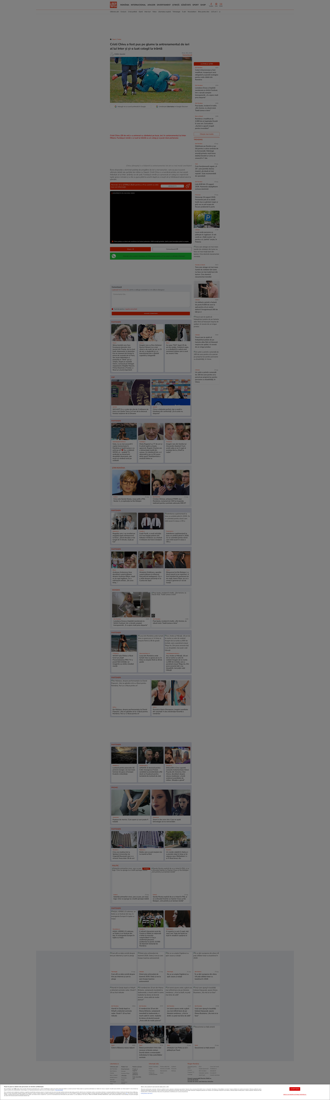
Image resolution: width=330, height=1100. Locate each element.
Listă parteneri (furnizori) (146, 1093)
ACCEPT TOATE (295, 1089)
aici (127, 1093)
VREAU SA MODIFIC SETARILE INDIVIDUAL (294, 1094)
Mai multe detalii (59, 1090)
